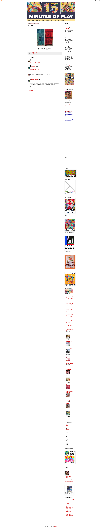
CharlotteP (33, 66)
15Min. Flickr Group (45, 20)
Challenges (38, 20)
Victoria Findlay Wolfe (35, 72)
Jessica (32, 59)
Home (29, 20)
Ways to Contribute (60, 20)
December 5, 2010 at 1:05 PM (35, 75)
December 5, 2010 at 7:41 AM (35, 62)
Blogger (55, 526)
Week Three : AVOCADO (68, 322)
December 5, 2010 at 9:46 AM (35, 69)
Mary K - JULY (68, 512)
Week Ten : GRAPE (69, 309)
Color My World (69, 341)
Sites (55, 20)
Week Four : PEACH (69, 320)
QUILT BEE (33, 53)
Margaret (67, 429)
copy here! (70, 65)
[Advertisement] (45, 99)
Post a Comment (32, 90)
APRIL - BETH (68, 508)
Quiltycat (67, 410)
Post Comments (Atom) (36, 109)
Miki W (67, 425)
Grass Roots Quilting (68, 333)
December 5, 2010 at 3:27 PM (35, 88)
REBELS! (67, 403)
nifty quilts (68, 376)
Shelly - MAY (68, 510)
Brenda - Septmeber (69, 515)
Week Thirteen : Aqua (69, 303)
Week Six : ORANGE (69, 316)
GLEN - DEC (68, 503)
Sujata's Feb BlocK (69, 506)
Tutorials (33, 20)
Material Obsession (69, 363)
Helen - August (68, 514)
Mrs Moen (67, 384)
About (51, 20)
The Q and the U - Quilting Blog (69, 400)
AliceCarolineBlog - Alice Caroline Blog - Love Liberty (69, 419)
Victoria (67, 424)
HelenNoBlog (68, 369)
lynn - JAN (67, 504)
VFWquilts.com (67, 28)
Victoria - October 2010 (70, 499)
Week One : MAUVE (69, 325)
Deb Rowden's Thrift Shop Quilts (69, 392)
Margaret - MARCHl (69, 507)
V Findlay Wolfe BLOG (68, 366)
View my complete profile (69, 481)
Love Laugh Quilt (69, 348)
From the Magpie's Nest (69, 330)
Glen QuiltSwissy (34, 79)
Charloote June (68, 511)
